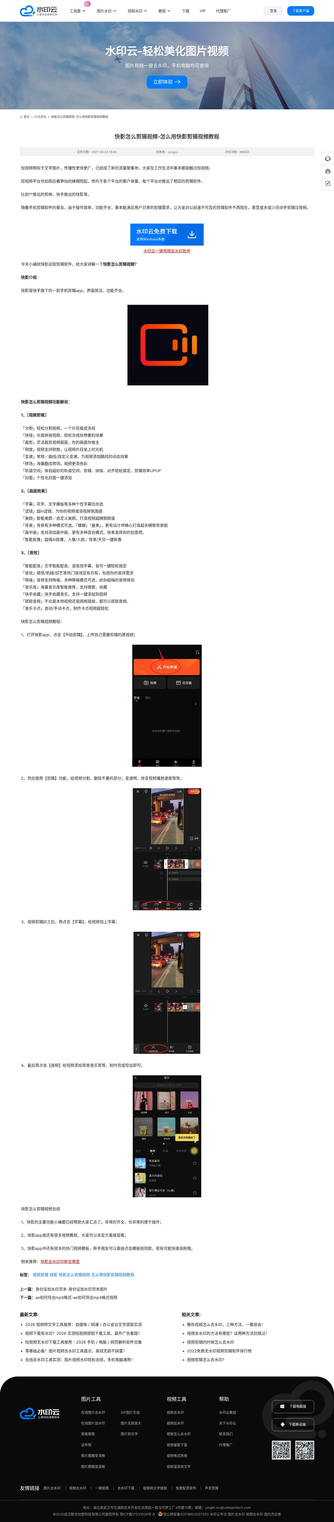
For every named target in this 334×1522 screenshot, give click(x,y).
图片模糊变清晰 (93, 1456)
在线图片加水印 (93, 1423)
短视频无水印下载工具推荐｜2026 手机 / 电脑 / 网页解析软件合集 (83, 1342)
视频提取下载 (177, 1445)
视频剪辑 (40, 1274)
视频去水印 (175, 1412)
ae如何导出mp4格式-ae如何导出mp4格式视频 (76, 1297)
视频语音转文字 (179, 1467)
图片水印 (104, 11)
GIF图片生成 (130, 1412)
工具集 (78, 8)
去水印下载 (125, 1488)
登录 (273, 11)
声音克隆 (212, 1488)
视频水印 (135, 11)
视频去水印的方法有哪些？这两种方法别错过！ (228, 1333)
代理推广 (226, 1445)
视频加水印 (175, 1423)
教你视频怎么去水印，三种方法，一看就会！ (226, 1324)
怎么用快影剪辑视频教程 (112, 1274)
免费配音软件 (186, 1488)
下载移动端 (297, 1424)
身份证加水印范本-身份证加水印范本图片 (71, 1289)
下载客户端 (300, 11)
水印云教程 (227, 1412)
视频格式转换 (177, 1456)
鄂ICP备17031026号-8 (137, 1514)
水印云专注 (218, 1514)
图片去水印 (52, 1488)
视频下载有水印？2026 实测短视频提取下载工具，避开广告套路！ (83, 1333)
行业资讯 (40, 117)
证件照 (86, 1445)
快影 (53, 1274)
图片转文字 (129, 1434)
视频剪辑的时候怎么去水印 (210, 1342)
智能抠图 (88, 1434)
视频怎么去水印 (179, 1434)
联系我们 (226, 1434)
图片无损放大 (131, 1423)
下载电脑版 (297, 1406)
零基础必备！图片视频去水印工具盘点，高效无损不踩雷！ (76, 1350)
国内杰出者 (272, 1514)
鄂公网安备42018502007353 (186, 1514)
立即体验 (163, 82)
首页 (27, 117)
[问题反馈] (328, 183)
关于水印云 (227, 1423)
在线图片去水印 (93, 1412)
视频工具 (176, 1399)
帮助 (224, 1399)
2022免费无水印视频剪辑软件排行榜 (219, 1350)
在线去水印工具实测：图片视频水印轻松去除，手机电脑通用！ (80, 1359)
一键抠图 (102, 1488)
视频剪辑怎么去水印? (205, 1359)
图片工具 (91, 1399)
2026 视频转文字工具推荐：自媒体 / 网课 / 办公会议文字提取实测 (83, 1324)
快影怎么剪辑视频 (74, 1274)
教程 (162, 11)
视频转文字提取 (155, 1488)
